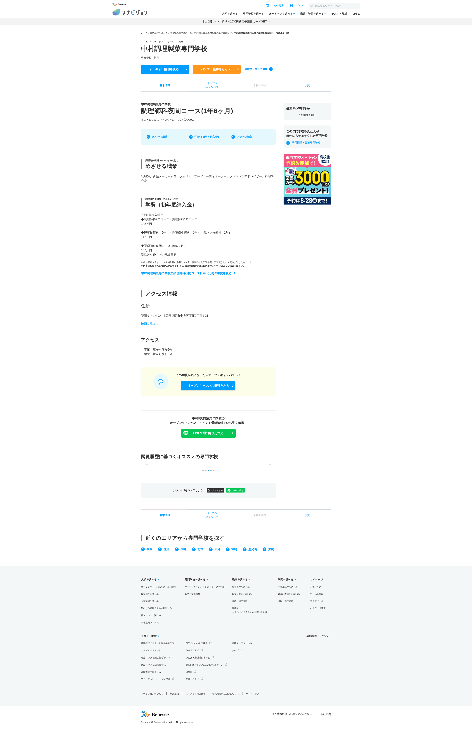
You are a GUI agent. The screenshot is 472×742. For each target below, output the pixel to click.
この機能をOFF (307, 115)
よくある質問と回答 (196, 693)
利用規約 (174, 693)
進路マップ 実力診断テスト (154, 665)
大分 (217, 549)
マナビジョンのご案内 (152, 693)
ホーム (144, 33)
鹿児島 (252, 549)
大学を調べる (229, 13)
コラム (356, 13)
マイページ (316, 579)
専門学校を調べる (253, 13)
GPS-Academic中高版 (197, 643)
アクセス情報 (244, 136)
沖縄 (271, 549)
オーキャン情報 (164, 69)
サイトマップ (252, 693)
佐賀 (166, 549)
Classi (189, 672)
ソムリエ (185, 176)
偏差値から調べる (150, 594)
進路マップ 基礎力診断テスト (155, 657)
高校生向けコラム (150, 622)
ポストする (217, 490)
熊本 (200, 549)
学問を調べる (285, 579)
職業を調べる (240, 579)
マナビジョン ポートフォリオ (155, 679)
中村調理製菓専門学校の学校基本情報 (213, 33)
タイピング (237, 650)
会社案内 (326, 714)
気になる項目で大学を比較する (156, 608)
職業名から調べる (241, 587)
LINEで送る (237, 490)
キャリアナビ (192, 650)
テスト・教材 (339, 13)
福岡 (149, 549)
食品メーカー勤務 (164, 176)
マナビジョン (129, 12)
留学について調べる (151, 615)
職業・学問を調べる (312, 13)
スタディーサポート (151, 650)
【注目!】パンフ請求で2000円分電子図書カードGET (234, 21)
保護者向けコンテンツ (317, 636)
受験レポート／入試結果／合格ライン (204, 665)
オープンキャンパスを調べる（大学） (160, 587)
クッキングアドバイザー (246, 176)
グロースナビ (192, 679)
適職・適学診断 (240, 601)
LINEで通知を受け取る (208, 433)
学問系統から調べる (288, 587)
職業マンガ (252, 610)
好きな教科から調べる (289, 594)
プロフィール (316, 601)
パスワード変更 (318, 608)
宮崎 (234, 549)
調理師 (145, 176)
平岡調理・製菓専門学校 (306, 142)
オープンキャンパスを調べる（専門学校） (206, 587)
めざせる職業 (160, 136)
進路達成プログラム (151, 672)
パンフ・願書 (215, 69)
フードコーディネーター (210, 176)
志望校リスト (316, 587)
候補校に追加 (256, 69)
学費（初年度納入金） (207, 136)
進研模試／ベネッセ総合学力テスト (158, 643)
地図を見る (148, 323)
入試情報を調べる (150, 601)
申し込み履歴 (316, 594)
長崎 (183, 549)
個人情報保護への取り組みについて (292, 713)
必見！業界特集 (192, 594)
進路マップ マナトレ (242, 643)
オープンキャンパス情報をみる (208, 385)
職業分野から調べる (242, 594)
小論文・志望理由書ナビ (198, 657)
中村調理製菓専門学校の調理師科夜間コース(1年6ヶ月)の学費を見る (186, 273)
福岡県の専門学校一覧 (181, 33)
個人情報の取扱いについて (225, 693)
